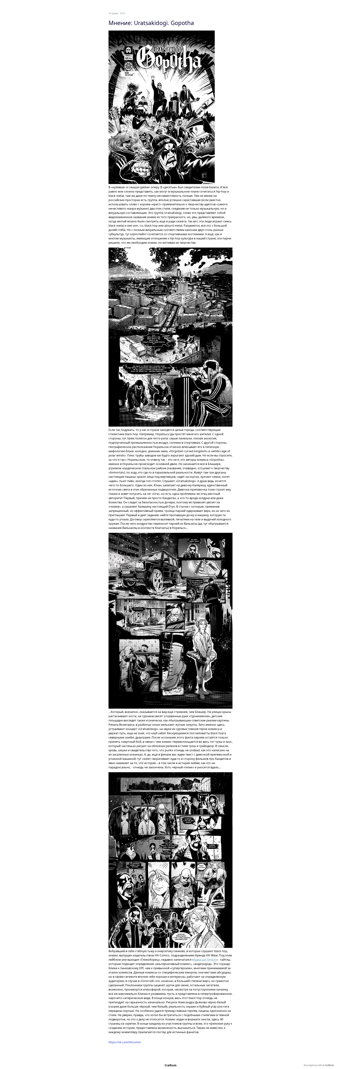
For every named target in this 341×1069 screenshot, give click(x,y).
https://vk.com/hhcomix (125, 1042)
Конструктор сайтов (319, 1065)
